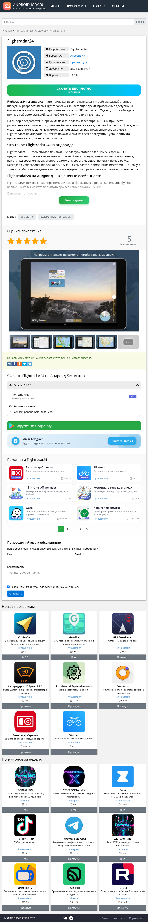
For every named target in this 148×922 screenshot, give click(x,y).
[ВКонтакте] (9, 364)
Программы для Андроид (30, 30)
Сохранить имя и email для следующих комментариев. (44, 587)
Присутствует (78, 62)
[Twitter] (24, 364)
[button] (143, 253)
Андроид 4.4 (78, 55)
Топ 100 (99, 6)
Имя (9, 554)
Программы (76, 6)
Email (78, 554)
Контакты (120, 918)
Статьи (118, 6)
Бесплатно (27, 216)
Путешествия (57, 30)
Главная (7, 30)
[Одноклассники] (19, 364)
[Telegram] (29, 364)
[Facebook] (14, 364)
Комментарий (16, 567)
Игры (55, 6)
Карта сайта (136, 918)
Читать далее (74, 200)
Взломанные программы (55, 216)
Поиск (140, 21)
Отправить (15, 593)
